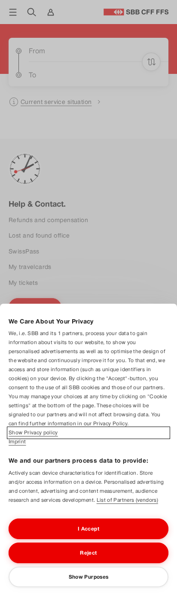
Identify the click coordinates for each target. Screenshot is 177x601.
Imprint (17, 442)
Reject (88, 553)
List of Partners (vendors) (127, 500)
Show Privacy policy (33, 433)
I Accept (88, 529)
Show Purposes (89, 577)
